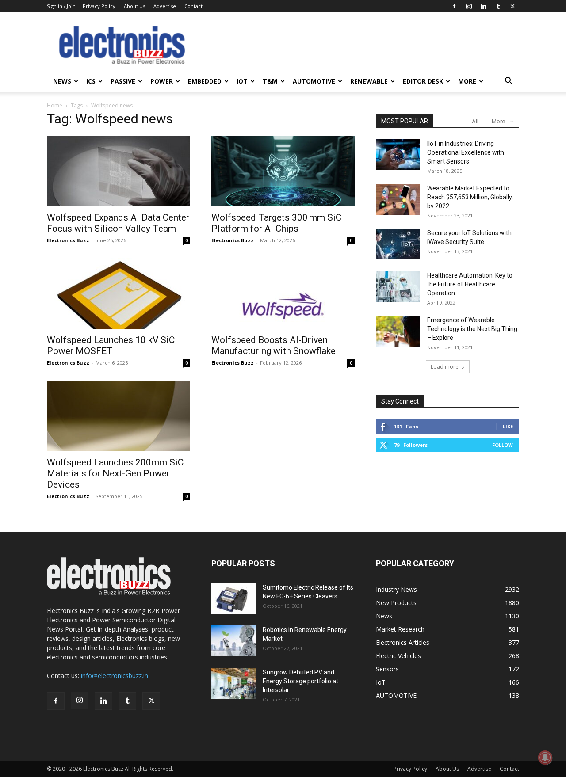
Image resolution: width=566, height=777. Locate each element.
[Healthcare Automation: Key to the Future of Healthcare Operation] (398, 286)
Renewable (369, 81)
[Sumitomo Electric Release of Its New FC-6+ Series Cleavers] (233, 598)
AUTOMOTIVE (314, 81)
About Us (134, 6)
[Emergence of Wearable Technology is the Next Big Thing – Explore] (398, 331)
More (467, 81)
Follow (502, 445)
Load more (445, 366)
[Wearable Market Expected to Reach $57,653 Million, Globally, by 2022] (398, 199)
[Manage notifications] (545, 757)
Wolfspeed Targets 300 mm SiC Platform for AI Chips (276, 223)
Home (54, 105)
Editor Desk (423, 81)
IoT (242, 81)
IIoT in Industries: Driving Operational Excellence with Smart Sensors (465, 152)
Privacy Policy (99, 6)
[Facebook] (454, 6)
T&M (270, 81)
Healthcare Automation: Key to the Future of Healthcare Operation (469, 284)
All (475, 121)
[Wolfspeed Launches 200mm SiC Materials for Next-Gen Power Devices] (118, 416)
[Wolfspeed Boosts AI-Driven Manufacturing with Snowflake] (283, 293)
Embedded (205, 81)
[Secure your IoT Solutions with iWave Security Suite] (398, 244)
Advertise (164, 6)
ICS (91, 81)
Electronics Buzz (68, 240)
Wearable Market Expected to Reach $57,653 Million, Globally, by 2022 (470, 197)
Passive (123, 81)
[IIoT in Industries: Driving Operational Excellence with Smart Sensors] (398, 154)
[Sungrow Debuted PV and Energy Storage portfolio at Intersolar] (233, 683)
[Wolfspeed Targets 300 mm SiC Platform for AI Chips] (283, 171)
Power (161, 81)
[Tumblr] (498, 6)
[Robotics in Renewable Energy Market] (233, 640)
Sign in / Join (61, 6)
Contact (193, 6)
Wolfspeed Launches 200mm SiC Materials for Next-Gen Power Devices (115, 473)
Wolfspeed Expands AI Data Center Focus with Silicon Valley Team (118, 223)
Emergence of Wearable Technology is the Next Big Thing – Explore (472, 328)
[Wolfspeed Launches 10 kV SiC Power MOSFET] (118, 293)
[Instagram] (468, 6)
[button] (508, 82)
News (62, 81)
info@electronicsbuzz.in (114, 675)
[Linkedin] (483, 6)
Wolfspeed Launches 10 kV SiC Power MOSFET (111, 345)
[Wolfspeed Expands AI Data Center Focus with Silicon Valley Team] (118, 171)
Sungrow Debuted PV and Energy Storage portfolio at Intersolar (300, 681)
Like (508, 426)
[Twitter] (512, 6)
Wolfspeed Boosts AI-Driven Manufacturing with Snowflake (273, 345)
